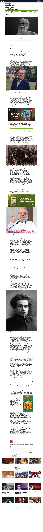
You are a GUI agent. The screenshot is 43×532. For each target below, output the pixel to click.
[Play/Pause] (21, 38)
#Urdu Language (27, 444)
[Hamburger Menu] (41, 1)
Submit (31, 452)
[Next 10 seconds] (23, 38)
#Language (22, 444)
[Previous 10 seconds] (19, 38)
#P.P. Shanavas (18, 444)
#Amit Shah (31, 444)
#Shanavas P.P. (14, 444)
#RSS (11, 444)
